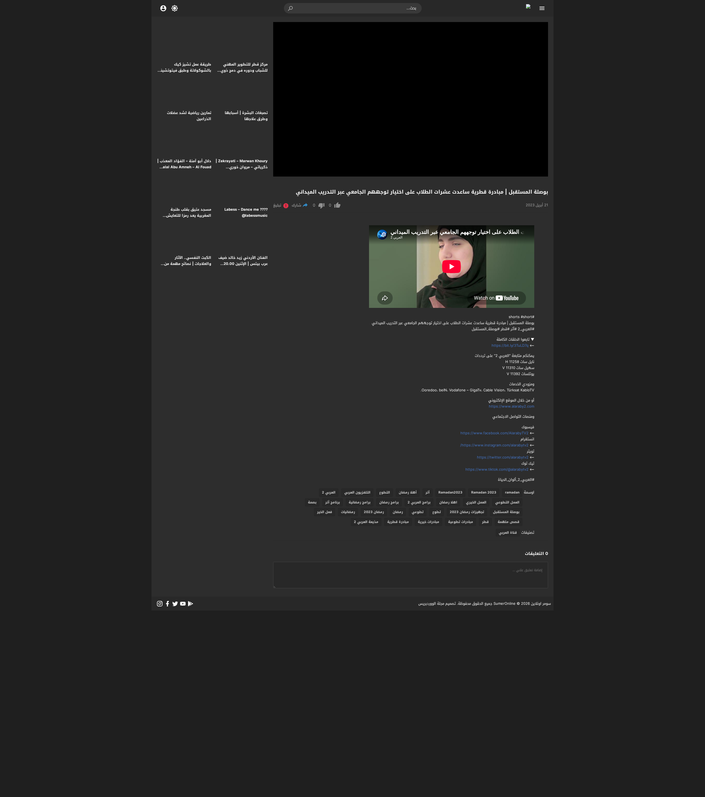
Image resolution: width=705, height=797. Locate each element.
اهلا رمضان (448, 502)
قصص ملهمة (508, 522)
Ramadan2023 (450, 492)
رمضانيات (348, 512)
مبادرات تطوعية (460, 522)
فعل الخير (324, 512)
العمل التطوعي (507, 502)
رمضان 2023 (374, 512)
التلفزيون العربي (357, 492)
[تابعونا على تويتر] (175, 603)
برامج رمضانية (359, 502)
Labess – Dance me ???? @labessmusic (246, 212)
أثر (427, 492)
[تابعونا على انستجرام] (160, 603)
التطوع (384, 492)
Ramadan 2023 (483, 492)
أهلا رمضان (408, 492)
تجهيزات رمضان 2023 (467, 512)
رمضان (398, 512)
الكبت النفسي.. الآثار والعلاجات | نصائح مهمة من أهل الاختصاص (187, 263)
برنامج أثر (332, 502)
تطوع (436, 512)
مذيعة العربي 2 (366, 522)
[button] (291, 8)
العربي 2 (328, 492)
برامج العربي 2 (419, 502)
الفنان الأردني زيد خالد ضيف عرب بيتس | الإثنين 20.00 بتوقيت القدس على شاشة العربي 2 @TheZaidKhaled (243, 266)
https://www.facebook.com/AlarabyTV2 (494, 433)
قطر (485, 522)
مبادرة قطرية (398, 522)
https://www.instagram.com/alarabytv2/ (494, 445)
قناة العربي (508, 533)
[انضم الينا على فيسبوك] (167, 603)
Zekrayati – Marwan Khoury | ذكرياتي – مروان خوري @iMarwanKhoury (242, 167)
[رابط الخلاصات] (190, 603)
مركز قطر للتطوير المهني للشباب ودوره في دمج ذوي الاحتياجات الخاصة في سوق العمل (244, 73)
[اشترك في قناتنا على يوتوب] (183, 603)
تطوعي (418, 512)
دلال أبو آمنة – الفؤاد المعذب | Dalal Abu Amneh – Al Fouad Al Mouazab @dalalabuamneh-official (184, 170)
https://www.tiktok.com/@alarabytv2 (496, 469)
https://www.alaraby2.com (511, 406)
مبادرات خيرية (428, 522)
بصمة (312, 502)
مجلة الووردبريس (431, 603)
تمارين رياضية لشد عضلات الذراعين (189, 115)
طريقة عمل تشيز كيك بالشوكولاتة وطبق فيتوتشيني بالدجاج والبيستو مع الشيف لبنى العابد (184, 73)
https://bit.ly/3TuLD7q (510, 345)
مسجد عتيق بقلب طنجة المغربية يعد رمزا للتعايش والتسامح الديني (188, 215)
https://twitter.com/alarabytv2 (502, 457)
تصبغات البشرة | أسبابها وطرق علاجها (246, 115)
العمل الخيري (476, 502)
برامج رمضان (389, 502)
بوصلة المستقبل (506, 512)
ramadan (512, 492)
